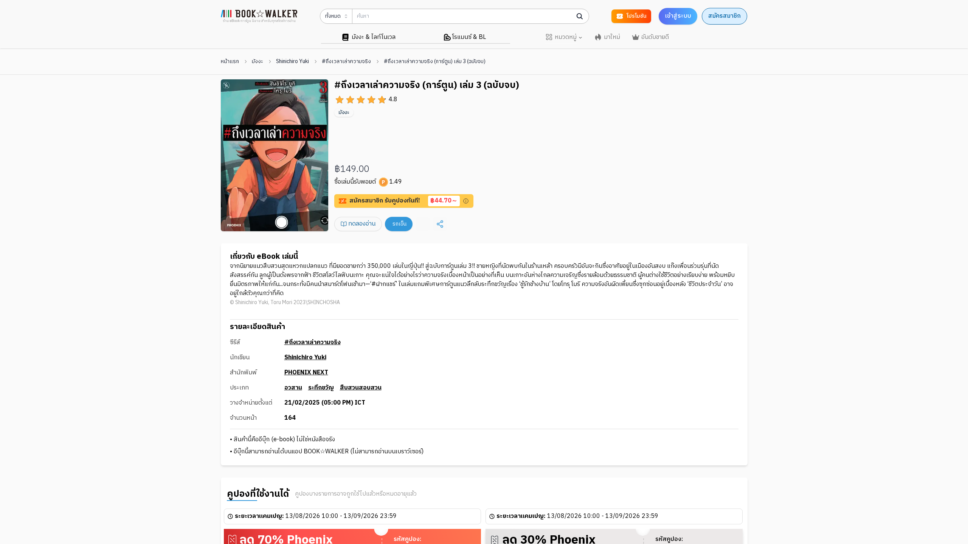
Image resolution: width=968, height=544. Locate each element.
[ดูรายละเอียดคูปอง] (466, 201)
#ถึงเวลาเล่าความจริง (346, 61)
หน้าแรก (230, 61)
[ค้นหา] (579, 16)
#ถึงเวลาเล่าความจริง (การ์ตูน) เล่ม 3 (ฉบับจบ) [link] (435, 61)
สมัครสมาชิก (724, 16)
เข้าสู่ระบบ (678, 16)
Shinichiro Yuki (292, 61)
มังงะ (257, 61)
